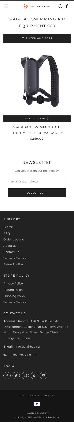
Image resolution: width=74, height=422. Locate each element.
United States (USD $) (35, 395)
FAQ (6, 233)
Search (8, 227)
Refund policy (13, 264)
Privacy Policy (13, 283)
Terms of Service (14, 258)
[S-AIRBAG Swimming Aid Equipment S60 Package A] (37, 82)
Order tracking (13, 239)
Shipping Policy (14, 296)
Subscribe (35, 192)
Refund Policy (13, 289)
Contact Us (11, 252)
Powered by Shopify (37, 412)
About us (9, 245)
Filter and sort (39, 38)
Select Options (35, 118)
